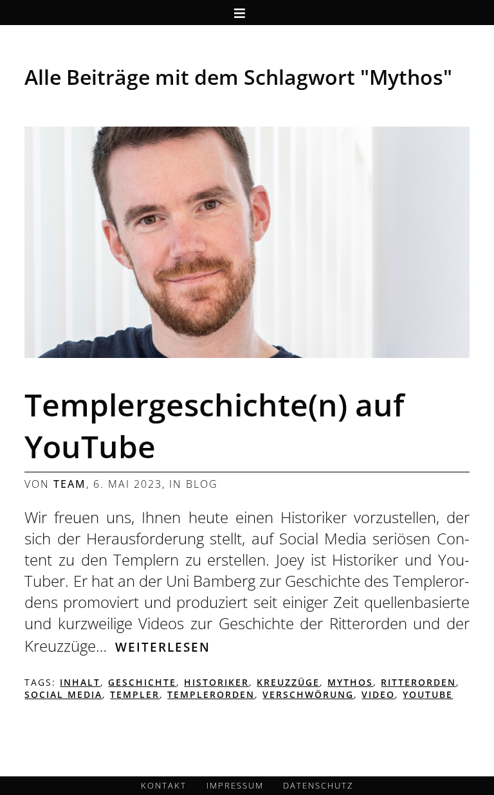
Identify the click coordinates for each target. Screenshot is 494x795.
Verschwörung (308, 694)
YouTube (428, 694)
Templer (135, 694)
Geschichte (142, 682)
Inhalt (80, 682)
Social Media (63, 694)
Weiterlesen (162, 647)
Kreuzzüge (288, 682)
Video (378, 694)
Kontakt (164, 785)
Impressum (235, 785)
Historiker (216, 682)
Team (69, 484)
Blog (202, 484)
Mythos (350, 682)
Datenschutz (318, 785)
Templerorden (211, 694)
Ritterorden (418, 682)
